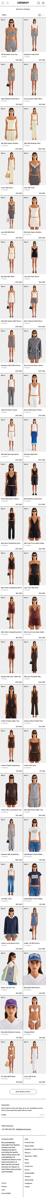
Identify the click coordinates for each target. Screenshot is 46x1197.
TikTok (27, 1187)
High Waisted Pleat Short (10, 99)
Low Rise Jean (6, 899)
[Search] (7, 3)
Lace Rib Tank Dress (31, 277)
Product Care (29, 1142)
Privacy (4, 1186)
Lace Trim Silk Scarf (31, 588)
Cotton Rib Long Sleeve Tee (11, 810)
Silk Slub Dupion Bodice (9, 143)
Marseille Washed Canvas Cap (10, 1032)
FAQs (27, 1159)
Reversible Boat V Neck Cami (32, 410)
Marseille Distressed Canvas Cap (31, 988)
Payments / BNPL (31, 1156)
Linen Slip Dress (7, 188)
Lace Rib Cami (29, 188)
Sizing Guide (29, 1146)
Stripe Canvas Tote (8, 988)
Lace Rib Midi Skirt (8, 232)
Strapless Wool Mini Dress (10, 365)
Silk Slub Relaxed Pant (32, 143)
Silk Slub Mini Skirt (7, 277)
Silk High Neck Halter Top (33, 810)
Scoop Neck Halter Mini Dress (33, 99)
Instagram (28, 1183)
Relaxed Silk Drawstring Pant (9, 854)
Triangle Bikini (29, 1032)
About (27, 1163)
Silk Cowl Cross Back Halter (34, 543)
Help (26, 1139)
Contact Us (29, 1166)
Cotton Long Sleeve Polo (10, 943)
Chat (3, 1190)
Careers (28, 1176)
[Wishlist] (38, 3)
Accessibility (6, 1193)
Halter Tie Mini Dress (32, 943)
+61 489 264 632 (8, 1129)
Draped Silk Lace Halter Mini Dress (11, 677)
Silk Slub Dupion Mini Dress (11, 321)
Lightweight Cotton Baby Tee (33, 854)
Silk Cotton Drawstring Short (11, 588)
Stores (27, 1170)
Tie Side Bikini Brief (8, 1076)
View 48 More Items (23, 1092)
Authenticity (29, 1180)
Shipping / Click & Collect (34, 1149)
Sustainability (29, 1173)
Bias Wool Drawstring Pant (10, 543)
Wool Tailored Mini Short (33, 321)
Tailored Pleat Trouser (9, 410)
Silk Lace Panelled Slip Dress (32, 677)
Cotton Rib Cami (30, 765)
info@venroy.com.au (23, 1129)
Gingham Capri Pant (31, 54)
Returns (28, 1153)
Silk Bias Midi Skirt (30, 454)
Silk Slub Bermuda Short (10, 454)
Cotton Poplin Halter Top (10, 721)
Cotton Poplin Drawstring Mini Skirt (10, 765)
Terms (3, 1183)
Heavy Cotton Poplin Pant (33, 721)
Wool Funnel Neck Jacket (33, 365)
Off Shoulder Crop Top (9, 54)
